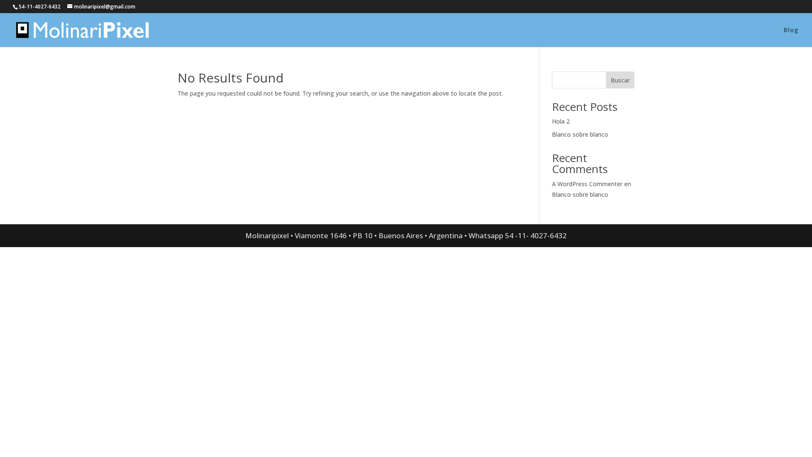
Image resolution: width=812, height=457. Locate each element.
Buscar (620, 80)
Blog (791, 30)
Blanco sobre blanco (580, 134)
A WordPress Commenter (587, 184)
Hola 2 (561, 121)
